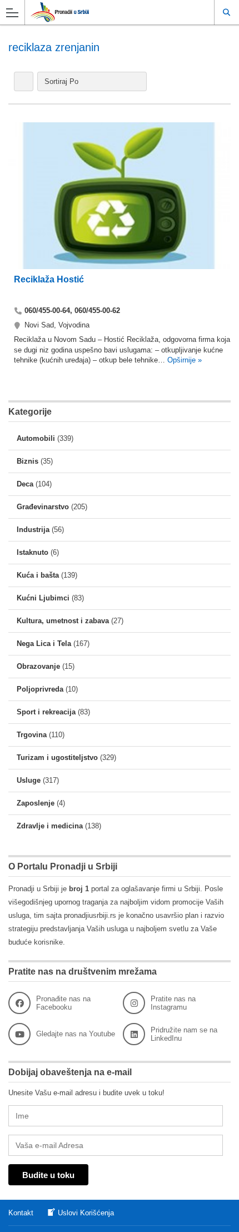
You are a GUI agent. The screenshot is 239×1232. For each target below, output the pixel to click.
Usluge (29, 780)
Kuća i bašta (38, 575)
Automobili (36, 438)
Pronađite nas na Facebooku (63, 1003)
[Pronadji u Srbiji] (109, 12)
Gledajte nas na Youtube (75, 1034)
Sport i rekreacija (46, 712)
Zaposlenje (35, 803)
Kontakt (20, 1213)
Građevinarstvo (43, 507)
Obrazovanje (38, 666)
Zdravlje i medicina (50, 826)
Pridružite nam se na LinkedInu (184, 1034)
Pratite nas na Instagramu (173, 1003)
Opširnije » (183, 360)
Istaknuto (32, 552)
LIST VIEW (23, 81)
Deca (25, 484)
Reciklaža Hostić (49, 279)
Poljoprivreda (40, 689)
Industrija (33, 529)
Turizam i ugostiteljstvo (57, 757)
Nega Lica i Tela (44, 643)
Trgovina (32, 735)
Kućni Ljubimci (43, 598)
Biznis (27, 461)
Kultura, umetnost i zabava (63, 621)
